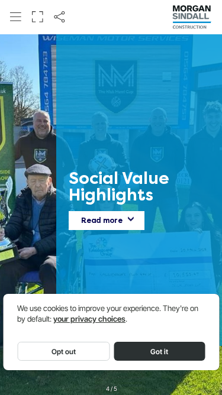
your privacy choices (89, 319)
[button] (15, 17)
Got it (159, 351)
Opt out (64, 351)
